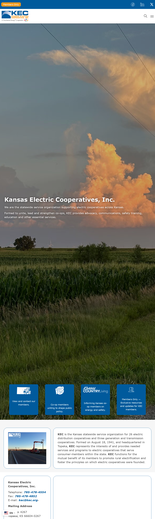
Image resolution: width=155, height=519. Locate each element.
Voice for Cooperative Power (59, 395)
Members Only (11, 4)
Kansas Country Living (94, 394)
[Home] (15, 16)
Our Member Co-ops (24, 393)
